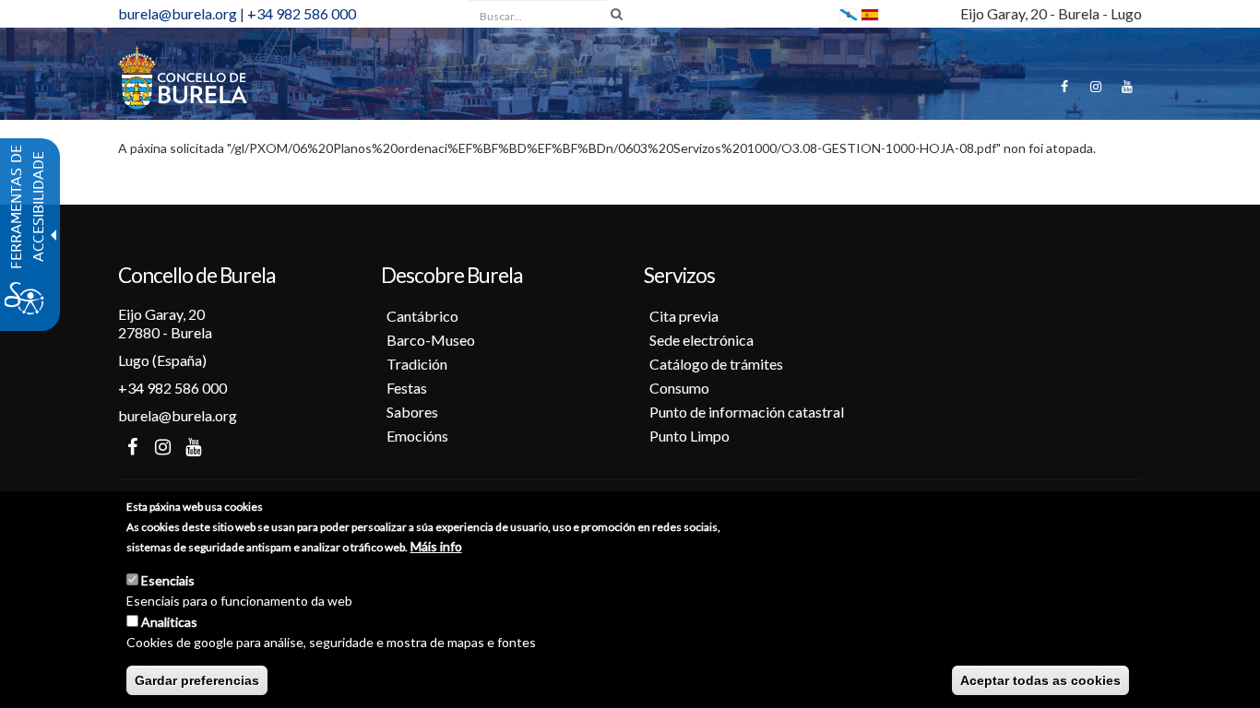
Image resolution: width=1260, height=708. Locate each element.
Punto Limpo (689, 435)
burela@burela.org (177, 13)
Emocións (417, 435)
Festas (406, 387)
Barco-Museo (430, 339)
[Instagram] (1096, 86)
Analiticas (169, 622)
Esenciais (168, 580)
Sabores (412, 411)
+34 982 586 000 (301, 13)
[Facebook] (1064, 86)
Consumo (679, 387)
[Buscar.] (616, 14)
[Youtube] (1127, 86)
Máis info (436, 546)
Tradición (416, 363)
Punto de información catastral (746, 411)
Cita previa (684, 315)
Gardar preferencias (197, 680)
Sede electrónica (701, 339)
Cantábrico (422, 315)
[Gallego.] (848, 13)
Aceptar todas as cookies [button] (1040, 680)
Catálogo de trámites (716, 363)
